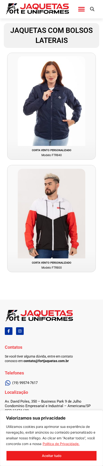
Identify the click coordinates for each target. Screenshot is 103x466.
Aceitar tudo (51, 456)
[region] (51, 438)
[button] (81, 9)
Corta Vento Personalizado (51, 150)
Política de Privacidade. (61, 444)
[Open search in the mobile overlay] (92, 9)
